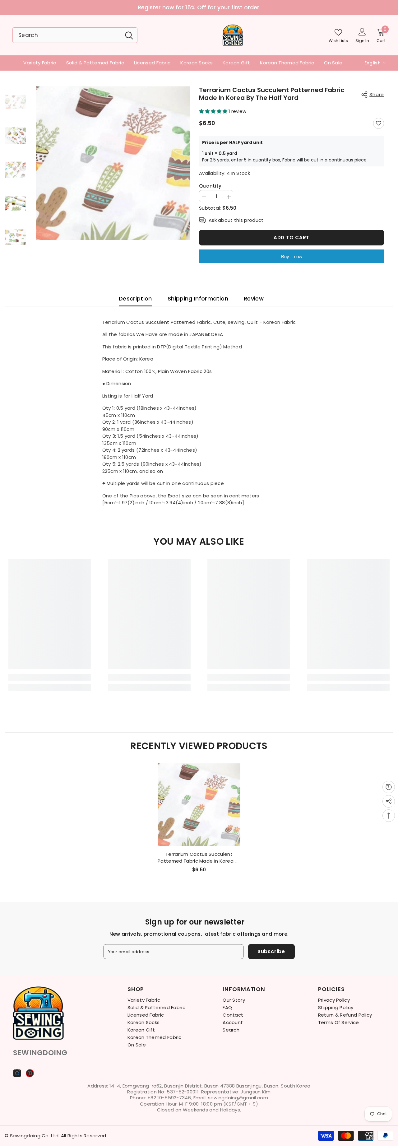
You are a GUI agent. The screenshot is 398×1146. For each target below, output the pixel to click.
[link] (49, 677)
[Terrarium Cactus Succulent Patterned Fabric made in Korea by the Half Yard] (199, 804)
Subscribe (271, 951)
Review (254, 298)
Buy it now (291, 256)
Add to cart (291, 237)
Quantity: (211, 186)
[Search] (75, 35)
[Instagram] (17, 1073)
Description (135, 298)
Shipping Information (198, 298)
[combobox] (67, 35)
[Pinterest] (30, 1073)
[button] (214, 111)
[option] (113, 163)
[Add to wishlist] (378, 123)
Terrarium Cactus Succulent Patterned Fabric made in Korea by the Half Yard (199, 857)
